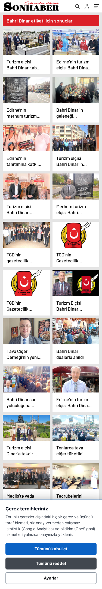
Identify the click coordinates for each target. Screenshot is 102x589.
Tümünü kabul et (51, 548)
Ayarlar (51, 578)
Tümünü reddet (51, 563)
